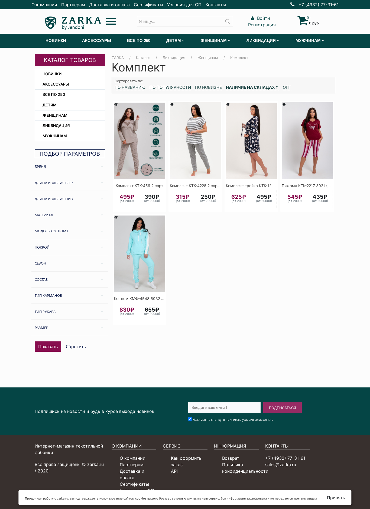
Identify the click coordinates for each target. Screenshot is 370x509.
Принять (336, 497)
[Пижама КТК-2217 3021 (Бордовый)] (307, 140)
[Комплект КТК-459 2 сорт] (139, 140)
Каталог (143, 57)
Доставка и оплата (109, 4)
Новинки (52, 73)
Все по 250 (54, 94)
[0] (302, 23)
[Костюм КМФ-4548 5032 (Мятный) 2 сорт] (139, 253)
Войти (263, 18)
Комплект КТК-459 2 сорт (139, 185)
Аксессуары (56, 84)
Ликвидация (56, 125)
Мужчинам (55, 135)
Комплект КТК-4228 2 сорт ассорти (202, 185)
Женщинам (55, 115)
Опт (287, 87)
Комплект (239, 57)
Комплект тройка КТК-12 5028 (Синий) (261, 185)
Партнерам (73, 4)
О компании (44, 4)
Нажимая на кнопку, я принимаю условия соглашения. (233, 419)
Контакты (216, 4)
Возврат (230, 458)
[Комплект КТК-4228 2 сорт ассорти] (195, 140)
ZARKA (118, 57)
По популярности (170, 87)
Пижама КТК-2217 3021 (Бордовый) (315, 185)
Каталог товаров (70, 60)
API (174, 471)
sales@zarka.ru (280, 464)
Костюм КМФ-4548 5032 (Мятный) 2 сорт (152, 298)
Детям (50, 105)
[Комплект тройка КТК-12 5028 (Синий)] (251, 140)
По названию (130, 87)
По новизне (208, 87)
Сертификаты (148, 4)
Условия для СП (184, 4)
